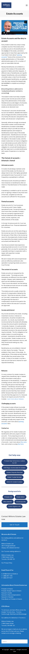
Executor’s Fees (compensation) (10, 595)
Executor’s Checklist (7, 597)
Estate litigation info (14, 506)
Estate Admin (20, 497)
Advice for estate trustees (14, 482)
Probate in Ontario (7, 589)
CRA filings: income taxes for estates (14, 468)
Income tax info (21, 502)
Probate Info (8, 497)
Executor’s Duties (6, 593)
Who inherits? (7, 502)
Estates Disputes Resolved (14, 472)
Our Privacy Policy (6, 563)
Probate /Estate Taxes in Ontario (11, 591)
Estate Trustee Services (14, 477)
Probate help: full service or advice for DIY (14, 462)
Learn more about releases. (15, 399)
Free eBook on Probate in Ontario (11, 599)
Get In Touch (14, 525)
